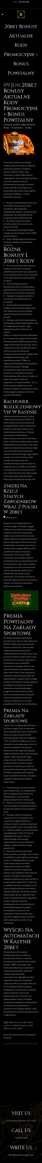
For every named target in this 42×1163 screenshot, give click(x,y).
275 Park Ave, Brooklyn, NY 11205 (21, 1120)
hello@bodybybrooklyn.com (21, 1155)
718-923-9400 (21, 1137)
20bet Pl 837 (27, 124)
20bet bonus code (18, 1022)
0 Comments (17, 127)
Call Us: (21, 2)
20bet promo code (13, 1028)
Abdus (6, 127)
